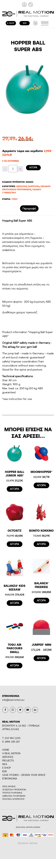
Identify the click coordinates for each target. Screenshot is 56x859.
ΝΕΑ (4, 764)
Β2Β (4, 771)
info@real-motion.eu (13, 699)
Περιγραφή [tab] (29, 208)
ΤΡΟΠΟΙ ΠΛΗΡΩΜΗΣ (12, 792)
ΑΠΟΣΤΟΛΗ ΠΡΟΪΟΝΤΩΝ (14, 789)
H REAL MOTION (11, 753)
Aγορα (33, 167)
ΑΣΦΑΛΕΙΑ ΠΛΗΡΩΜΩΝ (13, 796)
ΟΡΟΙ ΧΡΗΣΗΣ (8, 786)
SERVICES (7, 756)
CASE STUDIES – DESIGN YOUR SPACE (23, 774)
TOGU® (14, 199)
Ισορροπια (33, 186)
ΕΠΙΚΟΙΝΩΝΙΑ (9, 778)
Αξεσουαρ (21, 186)
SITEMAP (37, 827)
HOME (5, 749)
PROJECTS (8, 760)
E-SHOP (6, 767)
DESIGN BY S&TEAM (27, 843)
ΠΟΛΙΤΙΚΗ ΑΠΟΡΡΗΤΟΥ (13, 799)
